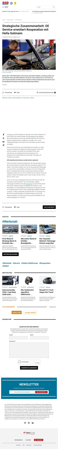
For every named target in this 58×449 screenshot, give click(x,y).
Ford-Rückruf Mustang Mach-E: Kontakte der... (9, 241)
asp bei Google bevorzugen (46, 92)
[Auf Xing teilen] (3, 145)
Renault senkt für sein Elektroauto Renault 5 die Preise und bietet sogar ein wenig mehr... (47, 299)
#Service (16, 263)
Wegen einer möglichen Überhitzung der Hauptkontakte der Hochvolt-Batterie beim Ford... (10, 247)
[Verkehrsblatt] (14, 3)
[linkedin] (33, 422)
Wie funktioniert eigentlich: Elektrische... (27, 292)
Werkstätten (31, 136)
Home (3, 19)
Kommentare (8, 92)
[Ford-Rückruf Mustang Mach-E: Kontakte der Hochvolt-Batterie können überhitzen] (10, 229)
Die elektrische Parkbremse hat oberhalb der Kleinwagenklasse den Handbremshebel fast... (28, 299)
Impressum (18, 445)
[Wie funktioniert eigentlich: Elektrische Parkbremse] (29, 280)
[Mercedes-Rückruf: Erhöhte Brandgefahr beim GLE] (29, 229)
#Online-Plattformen (29, 263)
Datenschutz (28, 445)
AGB (23, 445)
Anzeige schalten (30, 312)
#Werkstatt (9, 221)
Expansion (14, 197)
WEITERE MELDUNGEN (10, 254)
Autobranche (18, 19)
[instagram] (29, 422)
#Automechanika (13, 287)
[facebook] (25, 422)
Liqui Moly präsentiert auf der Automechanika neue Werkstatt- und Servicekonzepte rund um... (9, 299)
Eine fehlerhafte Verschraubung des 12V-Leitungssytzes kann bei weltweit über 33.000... (28, 247)
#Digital (5, 266)
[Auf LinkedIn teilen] (3, 141)
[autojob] (52, 307)
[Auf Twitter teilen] (3, 138)
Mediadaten (19, 440)
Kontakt (28, 440)
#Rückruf (11, 236)
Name (31, 335)
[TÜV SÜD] (11, 3)
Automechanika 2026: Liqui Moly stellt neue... (9, 292)
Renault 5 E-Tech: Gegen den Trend (46, 291)
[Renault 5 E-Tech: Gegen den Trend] (47, 280)
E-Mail (10, 335)
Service (11, 134)
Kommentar (12, 341)
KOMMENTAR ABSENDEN (29, 368)
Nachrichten (10, 19)
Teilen (18, 92)
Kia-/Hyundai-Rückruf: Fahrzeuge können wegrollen (47, 241)
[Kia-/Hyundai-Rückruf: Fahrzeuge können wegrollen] (47, 229)
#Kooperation (44, 263)
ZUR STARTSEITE (49, 207)
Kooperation (29, 184)
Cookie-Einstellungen (37, 445)
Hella (42, 147)
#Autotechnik (30, 287)
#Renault (48, 287)
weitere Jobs (17, 312)
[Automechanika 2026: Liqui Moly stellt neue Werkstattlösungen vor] (10, 280)
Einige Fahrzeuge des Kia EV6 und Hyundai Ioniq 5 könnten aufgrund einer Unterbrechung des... (47, 247)
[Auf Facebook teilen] (3, 134)
